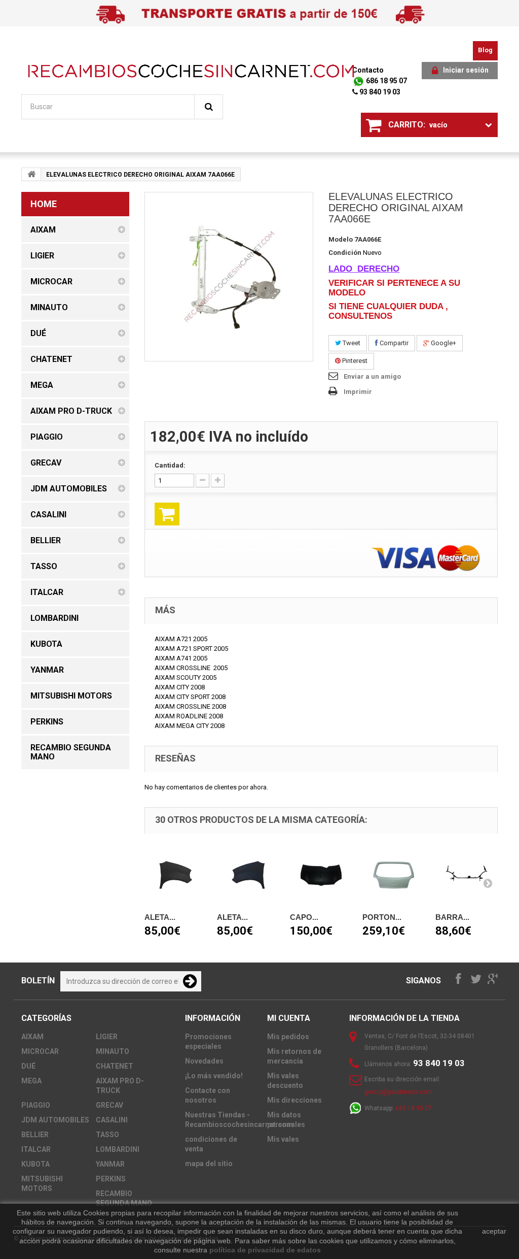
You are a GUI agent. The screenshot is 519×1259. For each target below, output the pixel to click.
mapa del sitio (209, 1163)
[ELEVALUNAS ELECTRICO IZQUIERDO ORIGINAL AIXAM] (229, 276)
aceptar (494, 1231)
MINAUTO (112, 1051)
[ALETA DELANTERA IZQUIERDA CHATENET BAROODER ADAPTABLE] (248, 875)
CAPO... (304, 917)
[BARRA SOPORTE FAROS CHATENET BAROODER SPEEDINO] (466, 875)
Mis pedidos (288, 1037)
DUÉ (28, 1066)
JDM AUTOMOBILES (55, 1120)
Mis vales (283, 1139)
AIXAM (32, 1037)
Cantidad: (170, 465)
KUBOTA (35, 1164)
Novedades (204, 1061)
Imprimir (358, 391)
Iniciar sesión (466, 70)
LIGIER (107, 1037)
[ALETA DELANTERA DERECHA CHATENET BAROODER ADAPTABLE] (175, 875)
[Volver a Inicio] (31, 174)
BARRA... (452, 917)
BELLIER (35, 1135)
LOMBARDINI (117, 1149)
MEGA (31, 1081)
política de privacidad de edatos (265, 1250)
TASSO (107, 1135)
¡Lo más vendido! (214, 1076)
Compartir (393, 343)
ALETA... (159, 917)
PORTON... (381, 917)
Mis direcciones (294, 1100)
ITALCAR (36, 1149)
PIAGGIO (35, 1105)
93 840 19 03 (379, 92)
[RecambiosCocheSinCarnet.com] (191, 71)
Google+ (442, 343)
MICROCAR (40, 1051)
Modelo (340, 239)
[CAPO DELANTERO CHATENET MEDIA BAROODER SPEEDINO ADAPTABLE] (321, 875)
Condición (344, 252)
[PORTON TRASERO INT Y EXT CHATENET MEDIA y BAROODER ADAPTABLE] (393, 875)
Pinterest (354, 361)
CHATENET (114, 1066)
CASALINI (112, 1120)
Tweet (350, 343)
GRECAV (109, 1105)
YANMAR (110, 1164)
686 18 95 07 (385, 81)
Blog (485, 50)
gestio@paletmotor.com (398, 1092)
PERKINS (111, 1179)
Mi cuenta (288, 1018)
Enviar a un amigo (372, 376)
